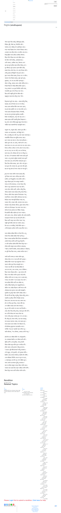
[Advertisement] (30, 33)
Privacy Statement (35, 510)
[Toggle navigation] (5, 10)
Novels (14, 10)
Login (14, 19)
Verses (14, 6)
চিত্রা (10, 22)
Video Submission (35, 508)
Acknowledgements (35, 509)
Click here (36, 500)
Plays (14, 13)
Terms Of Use (35, 511)
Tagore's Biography (35, 505)
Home (14, 2)
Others (14, 17)
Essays (14, 15)
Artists (14, 4)
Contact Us (35, 507)
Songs (14, 8)
